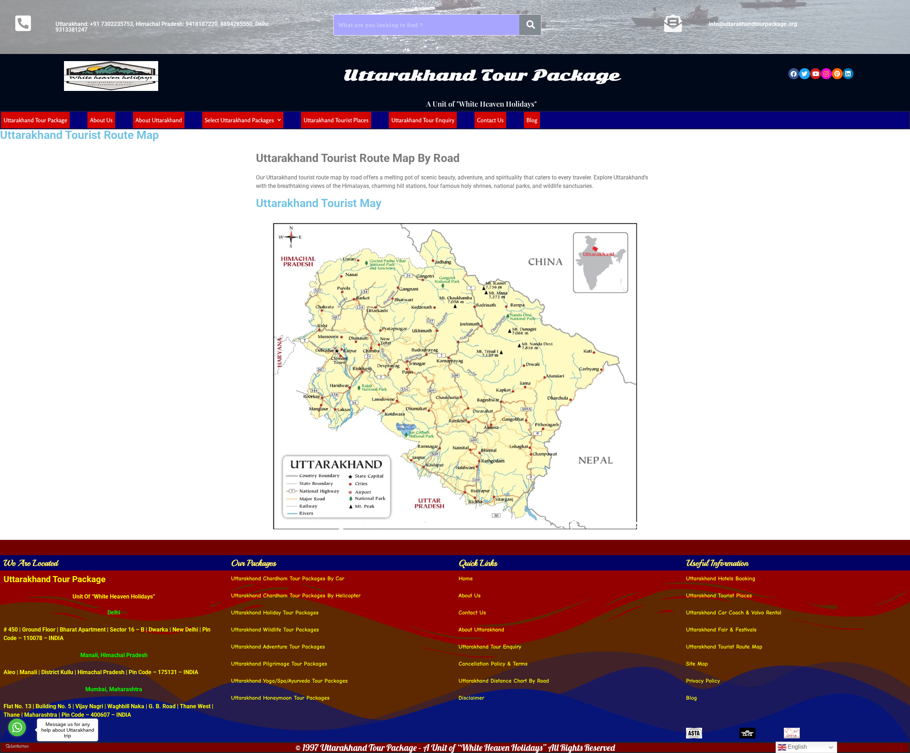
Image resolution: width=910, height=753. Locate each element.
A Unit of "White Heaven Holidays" (481, 103)
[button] (242, 120)
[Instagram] (826, 73)
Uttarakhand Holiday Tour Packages (274, 613)
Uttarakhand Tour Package (481, 75)
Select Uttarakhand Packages (239, 120)
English (796, 747)
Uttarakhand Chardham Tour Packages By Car (287, 578)
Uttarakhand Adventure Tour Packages (278, 647)
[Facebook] (793, 73)
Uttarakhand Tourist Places (336, 120)
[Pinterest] (837, 73)
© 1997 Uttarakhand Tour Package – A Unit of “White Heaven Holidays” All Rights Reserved (455, 747)
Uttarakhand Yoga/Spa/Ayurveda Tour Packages (289, 681)
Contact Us (490, 120)
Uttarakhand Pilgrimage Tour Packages (279, 664)
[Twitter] (804, 73)
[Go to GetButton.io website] (17, 746)
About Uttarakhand (158, 120)
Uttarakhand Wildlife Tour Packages (275, 630)
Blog (531, 120)
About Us (101, 120)
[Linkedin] (848, 73)
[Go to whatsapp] (17, 727)
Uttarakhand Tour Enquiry (422, 120)
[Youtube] (815, 73)
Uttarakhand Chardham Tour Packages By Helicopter (295, 595)
